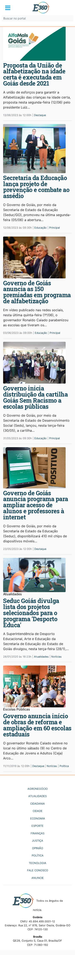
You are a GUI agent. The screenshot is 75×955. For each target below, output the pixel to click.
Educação (40, 227)
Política (64, 766)
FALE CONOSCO (37, 870)
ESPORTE (37, 825)
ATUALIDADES (37, 796)
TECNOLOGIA (37, 863)
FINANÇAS (37, 833)
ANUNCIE (37, 877)
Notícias (56, 656)
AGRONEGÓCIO (38, 788)
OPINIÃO (37, 848)
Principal (54, 227)
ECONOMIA (37, 818)
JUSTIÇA (37, 840)
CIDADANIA (37, 803)
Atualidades (41, 656)
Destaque (40, 115)
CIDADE (37, 811)
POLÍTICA (38, 855)
